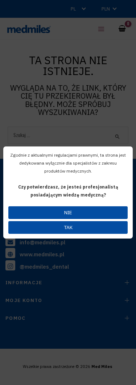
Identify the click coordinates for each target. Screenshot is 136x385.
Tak (68, 227)
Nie (68, 212)
